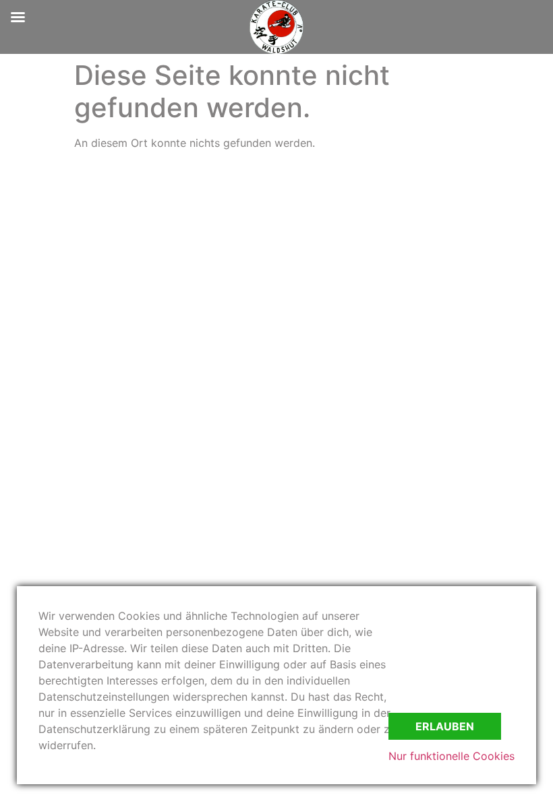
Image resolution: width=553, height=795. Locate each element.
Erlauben (444, 726)
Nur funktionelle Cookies (451, 756)
